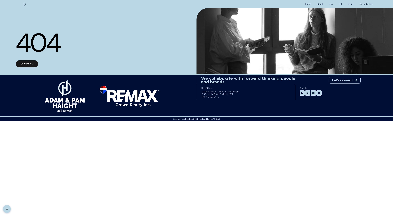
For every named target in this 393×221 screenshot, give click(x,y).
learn (350, 4)
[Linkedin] (313, 93)
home (308, 4)
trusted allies (366, 4)
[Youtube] (319, 93)
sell (340, 4)
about (320, 4)
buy (331, 4)
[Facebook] (302, 93)
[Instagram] (307, 93)
